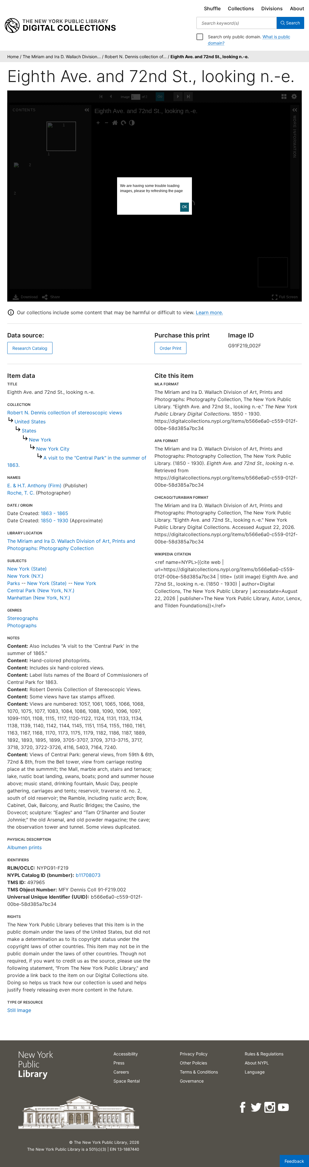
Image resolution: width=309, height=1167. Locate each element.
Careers (121, 1071)
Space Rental (126, 1080)
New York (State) (27, 569)
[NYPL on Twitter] (257, 1107)
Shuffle (212, 8)
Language (255, 1071)
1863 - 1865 (54, 513)
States (29, 431)
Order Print (170, 348)
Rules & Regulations (264, 1053)
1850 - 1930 (54, 520)
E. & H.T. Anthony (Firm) (34, 485)
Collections (241, 8)
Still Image (19, 1010)
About (297, 8)
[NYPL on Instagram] (270, 1107)
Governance (192, 1080)
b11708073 (88, 875)
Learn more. (209, 312)
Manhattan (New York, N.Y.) (38, 598)
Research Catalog (29, 348)
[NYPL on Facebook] (243, 1107)
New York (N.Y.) (25, 576)
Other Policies (193, 1062)
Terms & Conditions (199, 1071)
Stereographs (22, 618)
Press (118, 1062)
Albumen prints (24, 847)
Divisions (272, 8)
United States (30, 422)
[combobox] (236, 23)
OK (184, 207)
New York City (52, 449)
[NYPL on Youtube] (284, 1107)
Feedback (294, 1161)
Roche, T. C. (20, 493)
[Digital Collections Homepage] (60, 25)
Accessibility (125, 1053)
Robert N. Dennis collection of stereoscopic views (64, 413)
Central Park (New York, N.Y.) (41, 590)
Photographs (22, 625)
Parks (13, 583)
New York (40, 440)
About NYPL (257, 1062)
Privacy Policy (194, 1053)
